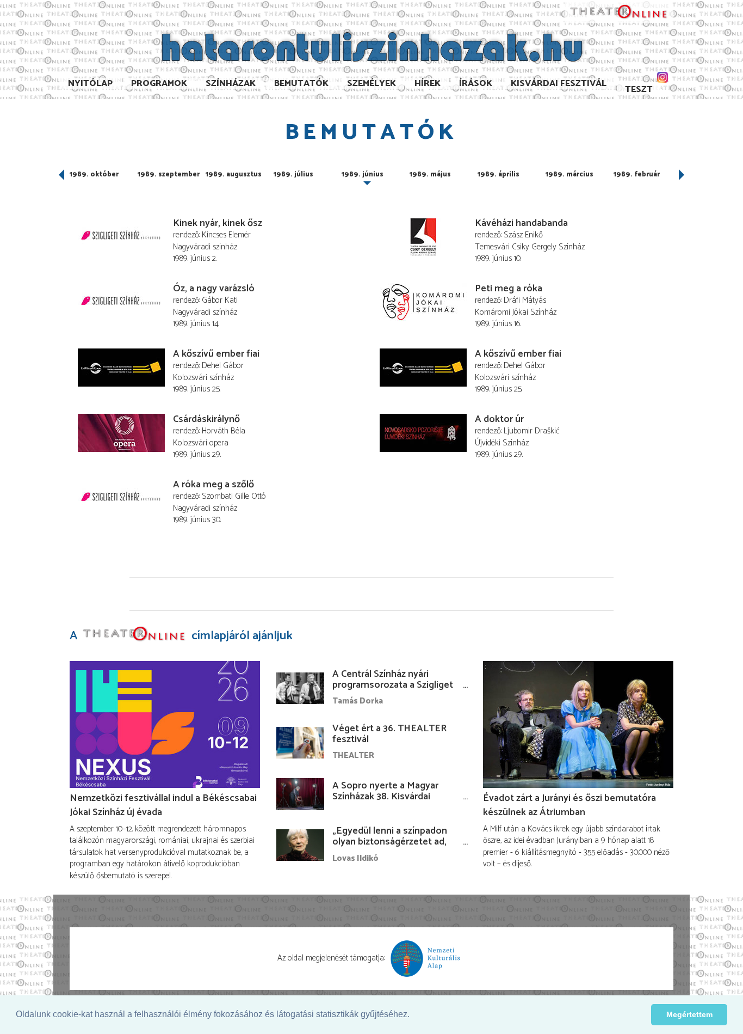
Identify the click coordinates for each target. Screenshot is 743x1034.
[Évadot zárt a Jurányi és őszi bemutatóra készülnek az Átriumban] (578, 724)
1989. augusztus (234, 174)
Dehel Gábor (223, 365)
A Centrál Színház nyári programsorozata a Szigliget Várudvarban (392, 685)
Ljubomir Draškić (532, 431)
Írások (475, 83)
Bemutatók (301, 83)
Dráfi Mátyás (525, 300)
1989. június (362, 174)
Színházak (231, 83)
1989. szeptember (169, 174)
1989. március (569, 174)
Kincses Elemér (226, 235)
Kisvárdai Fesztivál (558, 83)
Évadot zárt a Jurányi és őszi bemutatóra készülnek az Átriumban (569, 805)
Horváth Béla (223, 431)
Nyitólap (90, 83)
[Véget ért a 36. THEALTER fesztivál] (300, 742)
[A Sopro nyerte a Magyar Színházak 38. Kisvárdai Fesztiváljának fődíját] (300, 794)
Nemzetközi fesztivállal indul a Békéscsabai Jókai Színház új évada (163, 805)
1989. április (498, 174)
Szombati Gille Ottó (234, 496)
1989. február (637, 174)
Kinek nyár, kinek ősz (217, 223)
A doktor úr (499, 419)
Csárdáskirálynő (206, 419)
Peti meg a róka (508, 288)
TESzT (639, 89)
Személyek (371, 83)
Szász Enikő (523, 235)
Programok (159, 83)
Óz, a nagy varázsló (214, 288)
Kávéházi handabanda (521, 223)
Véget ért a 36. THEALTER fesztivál (389, 734)
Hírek (427, 83)
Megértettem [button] (689, 1014)
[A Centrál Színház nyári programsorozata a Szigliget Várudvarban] (300, 688)
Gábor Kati (220, 300)
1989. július (293, 174)
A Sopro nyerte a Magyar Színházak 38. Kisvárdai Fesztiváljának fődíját (385, 797)
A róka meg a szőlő (213, 484)
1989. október (94, 174)
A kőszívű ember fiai (216, 354)
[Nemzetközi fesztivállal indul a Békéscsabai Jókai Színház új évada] (165, 724)
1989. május (430, 174)
